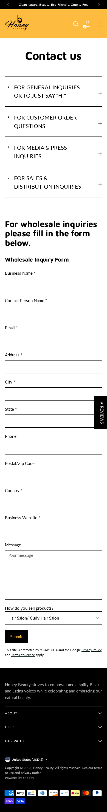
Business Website (22, 517)
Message (13, 544)
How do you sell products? (29, 608)
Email (11, 327)
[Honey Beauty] (17, 24)
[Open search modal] (75, 24)
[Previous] (8, 4)
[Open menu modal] (99, 24)
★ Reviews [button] (102, 412)
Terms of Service (23, 655)
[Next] (99, 4)
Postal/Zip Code (20, 463)
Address (13, 354)
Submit (16, 636)
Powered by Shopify (19, 778)
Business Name (20, 273)
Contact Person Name (26, 300)
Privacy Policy (91, 650)
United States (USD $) (27, 759)
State (11, 409)
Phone (10, 436)
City (10, 381)
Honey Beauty (43, 768)
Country (13, 490)
